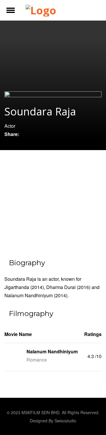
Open (16, 14)
